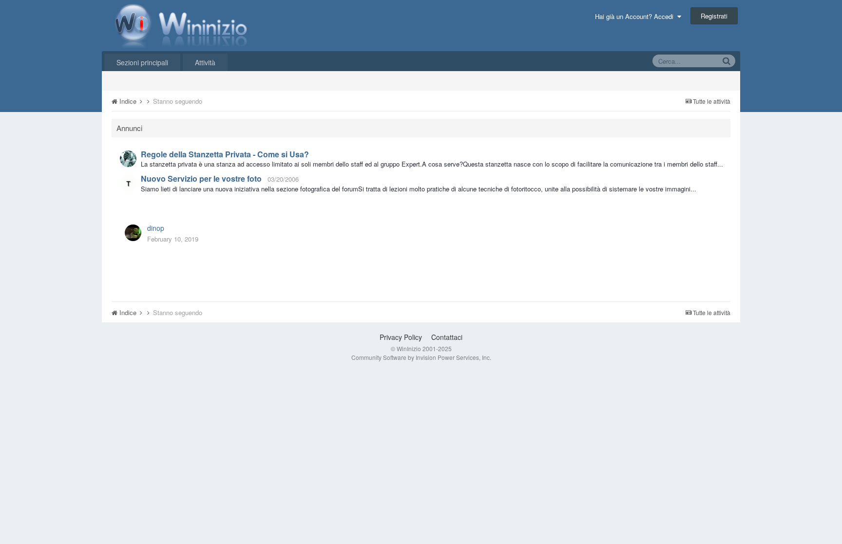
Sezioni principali (142, 62)
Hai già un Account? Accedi (636, 16)
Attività (205, 62)
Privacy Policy (401, 337)
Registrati (714, 15)
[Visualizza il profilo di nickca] (128, 183)
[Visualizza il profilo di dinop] (133, 233)
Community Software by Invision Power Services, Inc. (421, 357)
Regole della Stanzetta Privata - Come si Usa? (225, 154)
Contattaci (446, 337)
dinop (155, 228)
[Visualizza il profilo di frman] (128, 158)
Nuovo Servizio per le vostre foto (201, 178)
